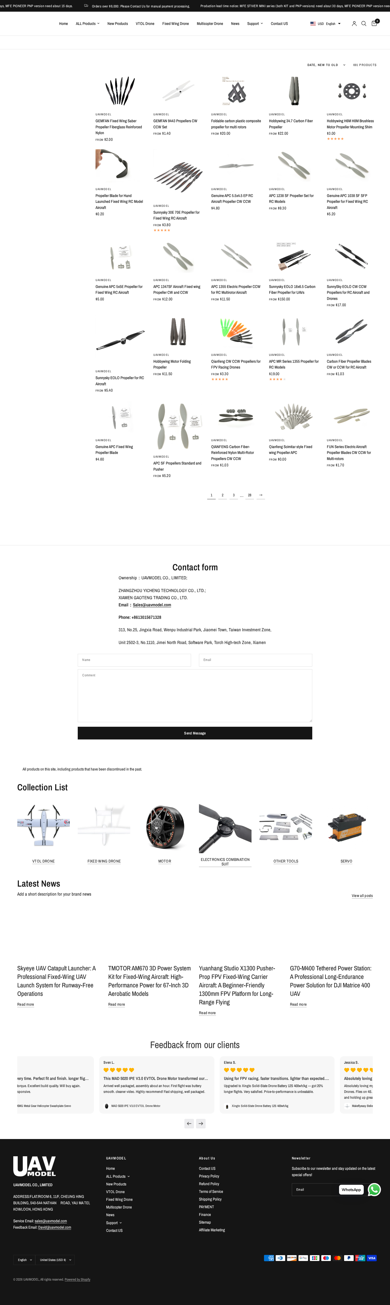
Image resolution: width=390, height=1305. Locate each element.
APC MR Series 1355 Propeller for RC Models (294, 364)
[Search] (364, 24)
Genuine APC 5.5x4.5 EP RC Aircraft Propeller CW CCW (232, 198)
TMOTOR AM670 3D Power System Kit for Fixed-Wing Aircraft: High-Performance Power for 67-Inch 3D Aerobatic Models (149, 981)
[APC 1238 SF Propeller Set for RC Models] (294, 165)
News (235, 23)
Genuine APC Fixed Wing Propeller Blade (114, 450)
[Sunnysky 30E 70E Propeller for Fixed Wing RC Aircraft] (178, 174)
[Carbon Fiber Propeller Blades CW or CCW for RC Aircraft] (352, 331)
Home (63, 23)
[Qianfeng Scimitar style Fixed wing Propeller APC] (294, 416)
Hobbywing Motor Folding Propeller (172, 364)
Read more (25, 1004)
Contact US (279, 23)
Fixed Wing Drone (175, 23)
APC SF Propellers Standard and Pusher (177, 466)
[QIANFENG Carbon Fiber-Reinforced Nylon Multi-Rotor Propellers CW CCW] (236, 416)
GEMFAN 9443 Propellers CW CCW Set (175, 124)
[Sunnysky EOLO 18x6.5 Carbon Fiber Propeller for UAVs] (294, 256)
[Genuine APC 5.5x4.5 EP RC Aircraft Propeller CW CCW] (236, 165)
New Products (117, 23)
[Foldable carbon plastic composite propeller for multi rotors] (236, 91)
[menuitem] (63, 23)
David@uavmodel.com (54, 1227)
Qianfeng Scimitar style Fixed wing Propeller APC (290, 450)
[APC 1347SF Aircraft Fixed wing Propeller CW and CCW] (178, 256)
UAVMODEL (103, 114)
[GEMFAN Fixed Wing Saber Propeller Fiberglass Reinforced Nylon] (120, 91)
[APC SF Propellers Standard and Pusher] (178, 425)
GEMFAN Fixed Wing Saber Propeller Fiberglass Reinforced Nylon (119, 126)
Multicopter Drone (210, 23)
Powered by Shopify (77, 1279)
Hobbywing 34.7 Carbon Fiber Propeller (291, 124)
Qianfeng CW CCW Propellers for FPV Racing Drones (236, 364)
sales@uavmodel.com (51, 1221)
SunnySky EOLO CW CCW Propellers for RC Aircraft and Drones (348, 292)
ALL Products (86, 23)
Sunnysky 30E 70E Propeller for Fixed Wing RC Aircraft (176, 215)
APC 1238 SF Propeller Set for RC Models (291, 198)
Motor (164, 861)
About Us (207, 1158)
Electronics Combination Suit (225, 861)
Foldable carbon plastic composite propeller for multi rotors (236, 124)
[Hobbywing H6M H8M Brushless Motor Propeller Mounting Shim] (352, 91)
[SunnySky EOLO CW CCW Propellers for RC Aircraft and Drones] (352, 256)
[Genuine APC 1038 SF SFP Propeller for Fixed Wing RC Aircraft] (352, 165)
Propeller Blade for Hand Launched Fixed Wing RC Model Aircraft (119, 201)
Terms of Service (211, 1191)
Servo (347, 861)
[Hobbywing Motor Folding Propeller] (178, 331)
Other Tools (286, 861)
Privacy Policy (209, 1176)
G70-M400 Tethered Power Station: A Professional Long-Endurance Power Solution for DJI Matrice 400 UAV (330, 981)
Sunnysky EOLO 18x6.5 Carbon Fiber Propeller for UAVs (292, 289)
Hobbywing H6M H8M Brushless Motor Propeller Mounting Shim (350, 124)
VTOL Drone (145, 23)
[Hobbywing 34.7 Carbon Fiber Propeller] (294, 91)
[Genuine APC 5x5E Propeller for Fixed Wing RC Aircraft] (120, 256)
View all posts (362, 895)
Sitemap (205, 1222)
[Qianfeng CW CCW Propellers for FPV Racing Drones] (236, 331)
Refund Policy (209, 1183)
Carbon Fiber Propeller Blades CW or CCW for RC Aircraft (349, 364)
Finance (205, 1214)
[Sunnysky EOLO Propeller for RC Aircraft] (120, 340)
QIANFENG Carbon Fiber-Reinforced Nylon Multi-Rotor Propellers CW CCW (232, 452)
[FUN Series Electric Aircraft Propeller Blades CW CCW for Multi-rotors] (352, 416)
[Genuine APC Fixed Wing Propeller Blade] (120, 416)
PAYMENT (206, 1207)
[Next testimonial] (201, 1123)
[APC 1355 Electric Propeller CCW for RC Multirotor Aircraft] (236, 256)
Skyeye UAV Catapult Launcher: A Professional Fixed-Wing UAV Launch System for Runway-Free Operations (56, 981)
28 (249, 495)
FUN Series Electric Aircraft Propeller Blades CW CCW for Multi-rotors (349, 452)
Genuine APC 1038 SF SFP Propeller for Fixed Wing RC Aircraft (347, 201)
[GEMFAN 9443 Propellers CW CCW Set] (178, 91)
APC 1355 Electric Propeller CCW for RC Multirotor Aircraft (236, 289)
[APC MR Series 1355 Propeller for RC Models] (294, 331)
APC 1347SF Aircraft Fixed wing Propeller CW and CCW (176, 289)
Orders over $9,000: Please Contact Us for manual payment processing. (116, 6)
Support (253, 23)
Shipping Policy (210, 1199)
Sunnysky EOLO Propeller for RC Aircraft (120, 381)
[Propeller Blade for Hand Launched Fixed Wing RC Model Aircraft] (120, 165)
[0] (373, 24)
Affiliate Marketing (212, 1230)
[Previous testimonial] (189, 1123)
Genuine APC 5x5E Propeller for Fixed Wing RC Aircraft (119, 289)
